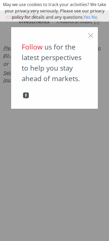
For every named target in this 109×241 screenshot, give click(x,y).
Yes (87, 17)
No (94, 17)
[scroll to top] (101, 231)
